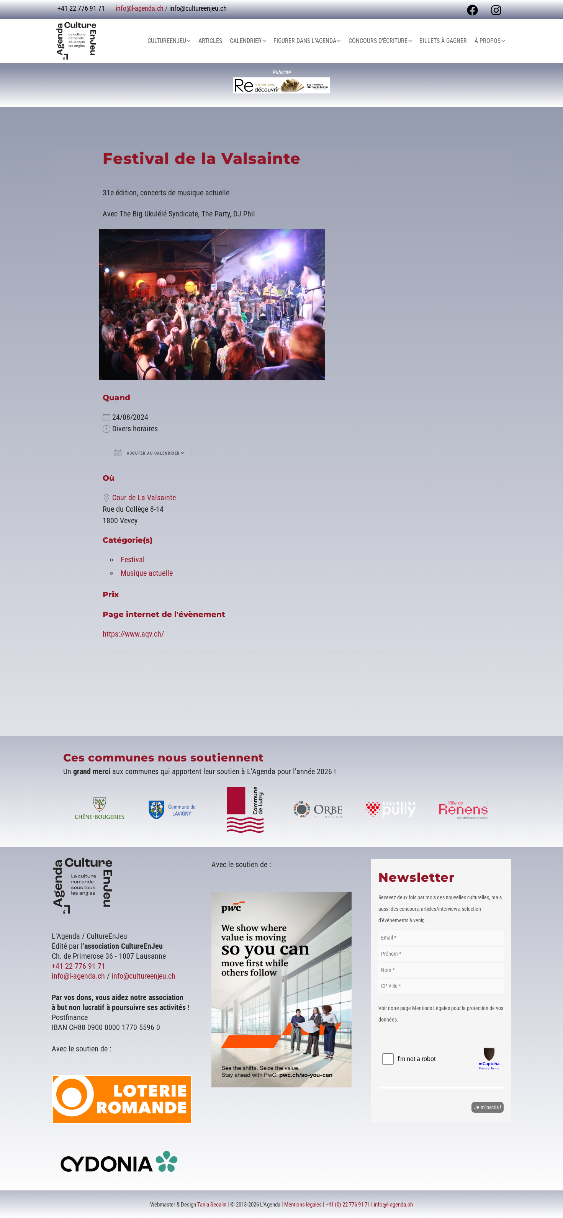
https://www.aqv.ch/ (133, 633)
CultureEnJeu (166, 40)
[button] (188, 41)
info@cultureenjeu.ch (198, 8)
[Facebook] (472, 10)
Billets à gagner (443, 40)
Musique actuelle (147, 573)
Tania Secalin (211, 1204)
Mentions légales (303, 1204)
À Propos (488, 40)
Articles (210, 40)
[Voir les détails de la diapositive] (281, 85)
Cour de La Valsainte (144, 497)
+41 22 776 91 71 (78, 966)
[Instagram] (496, 10)
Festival (133, 559)
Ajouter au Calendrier (152, 453)
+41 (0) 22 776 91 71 (348, 1204)
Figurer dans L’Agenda (304, 40)
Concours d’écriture (378, 40)
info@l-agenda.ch (140, 8)
